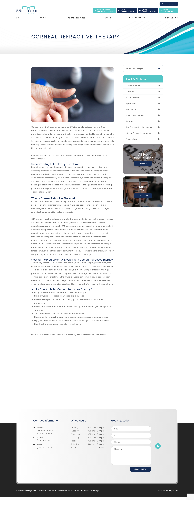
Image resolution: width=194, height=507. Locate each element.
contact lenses (133, 97)
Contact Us (171, 18)
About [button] (43, 18)
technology (131, 139)
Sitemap (95, 490)
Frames (107, 18)
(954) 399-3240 (44, 448)
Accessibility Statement (65, 490)
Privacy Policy (83, 490)
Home (19, 18)
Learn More (143, 163)
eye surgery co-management (139, 127)
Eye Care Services (76, 18)
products (130, 121)
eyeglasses (131, 103)
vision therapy (133, 85)
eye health (131, 109)
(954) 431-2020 (44, 440)
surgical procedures (135, 115)
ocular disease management (139, 133)
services (130, 91)
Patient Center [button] (137, 18)
